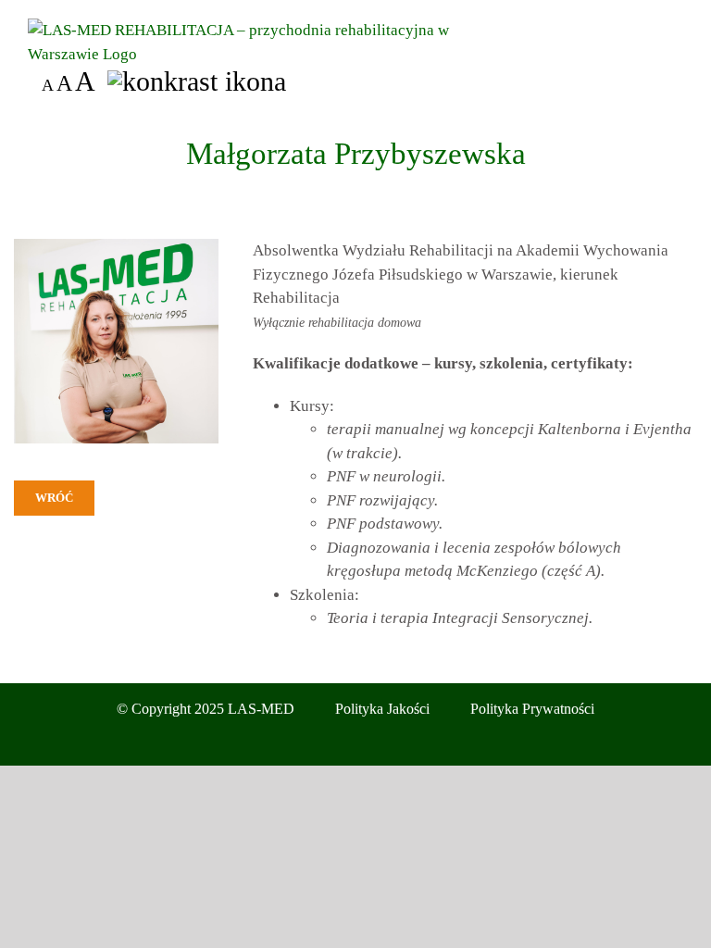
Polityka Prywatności (532, 709)
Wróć (54, 498)
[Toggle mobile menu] (675, 28)
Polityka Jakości (382, 709)
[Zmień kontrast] (196, 81)
